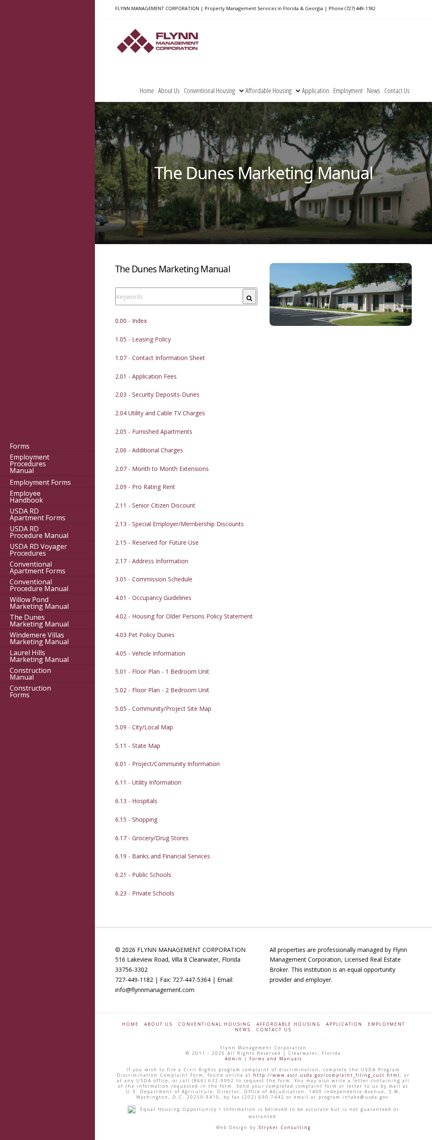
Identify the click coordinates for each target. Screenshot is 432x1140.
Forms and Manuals (275, 1059)
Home (130, 1024)
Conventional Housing (214, 1024)
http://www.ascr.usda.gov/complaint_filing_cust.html (326, 1075)
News (243, 1029)
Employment (386, 1024)
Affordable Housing (288, 1024)
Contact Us (274, 1029)
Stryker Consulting (284, 1127)
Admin (233, 1059)
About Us (158, 1024)
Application (344, 1024)
